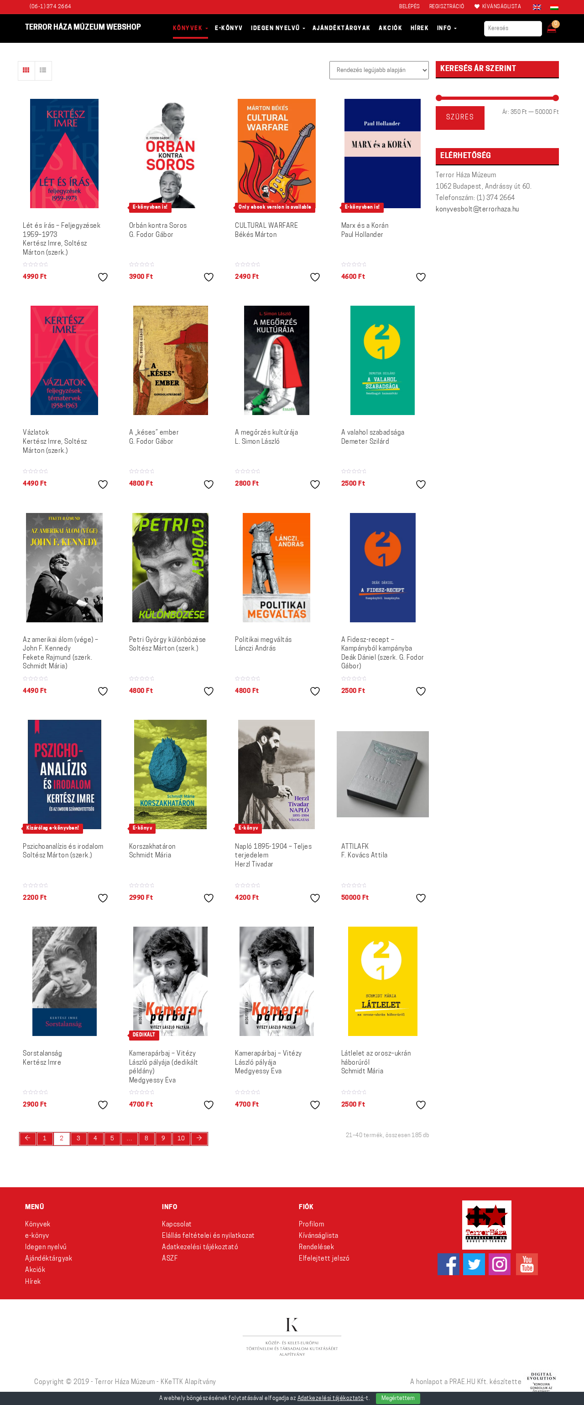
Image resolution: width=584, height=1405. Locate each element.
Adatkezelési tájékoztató (200, 1247)
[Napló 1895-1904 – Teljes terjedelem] (276, 774)
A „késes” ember (154, 438)
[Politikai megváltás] (276, 567)
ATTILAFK (364, 852)
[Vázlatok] (64, 360)
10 (181, 1139)
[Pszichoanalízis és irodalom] (64, 774)
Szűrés (460, 117)
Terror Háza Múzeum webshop (83, 27)
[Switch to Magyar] (552, 7)
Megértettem (398, 1398)
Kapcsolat (177, 1224)
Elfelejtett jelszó (324, 1259)
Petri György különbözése (167, 645)
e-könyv (37, 1236)
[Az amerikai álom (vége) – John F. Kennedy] (64, 567)
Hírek (33, 1282)
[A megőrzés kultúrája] (276, 360)
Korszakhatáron (152, 852)
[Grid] (26, 71)
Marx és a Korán (365, 231)
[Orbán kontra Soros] (170, 153)
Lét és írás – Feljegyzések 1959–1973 (61, 239)
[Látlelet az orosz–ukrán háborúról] (382, 981)
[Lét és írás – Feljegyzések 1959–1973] (64, 153)
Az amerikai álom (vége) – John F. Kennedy (61, 654)
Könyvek (38, 1224)
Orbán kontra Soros (158, 231)
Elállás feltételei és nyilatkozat (208, 1236)
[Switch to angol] (537, 7)
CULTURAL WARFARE (266, 231)
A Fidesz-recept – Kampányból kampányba (382, 654)
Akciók (35, 1270)
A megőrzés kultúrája (266, 438)
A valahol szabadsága (373, 438)
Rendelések (316, 1247)
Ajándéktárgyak (48, 1259)
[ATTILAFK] (383, 774)
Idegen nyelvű (46, 1247)
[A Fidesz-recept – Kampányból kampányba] (383, 567)
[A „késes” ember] (170, 360)
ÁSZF (169, 1259)
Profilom (311, 1224)
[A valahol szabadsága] (382, 360)
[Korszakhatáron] (170, 774)
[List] (43, 71)
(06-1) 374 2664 (51, 7)
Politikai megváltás (263, 645)
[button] (558, 25)
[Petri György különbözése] (170, 567)
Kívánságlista (319, 1236)
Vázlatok (55, 442)
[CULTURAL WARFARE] (277, 153)
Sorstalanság (42, 1059)
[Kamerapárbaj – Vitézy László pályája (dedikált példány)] (170, 981)
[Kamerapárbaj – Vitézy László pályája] (277, 981)
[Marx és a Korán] (382, 153)
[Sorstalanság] (64, 981)
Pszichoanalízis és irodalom (63, 852)
